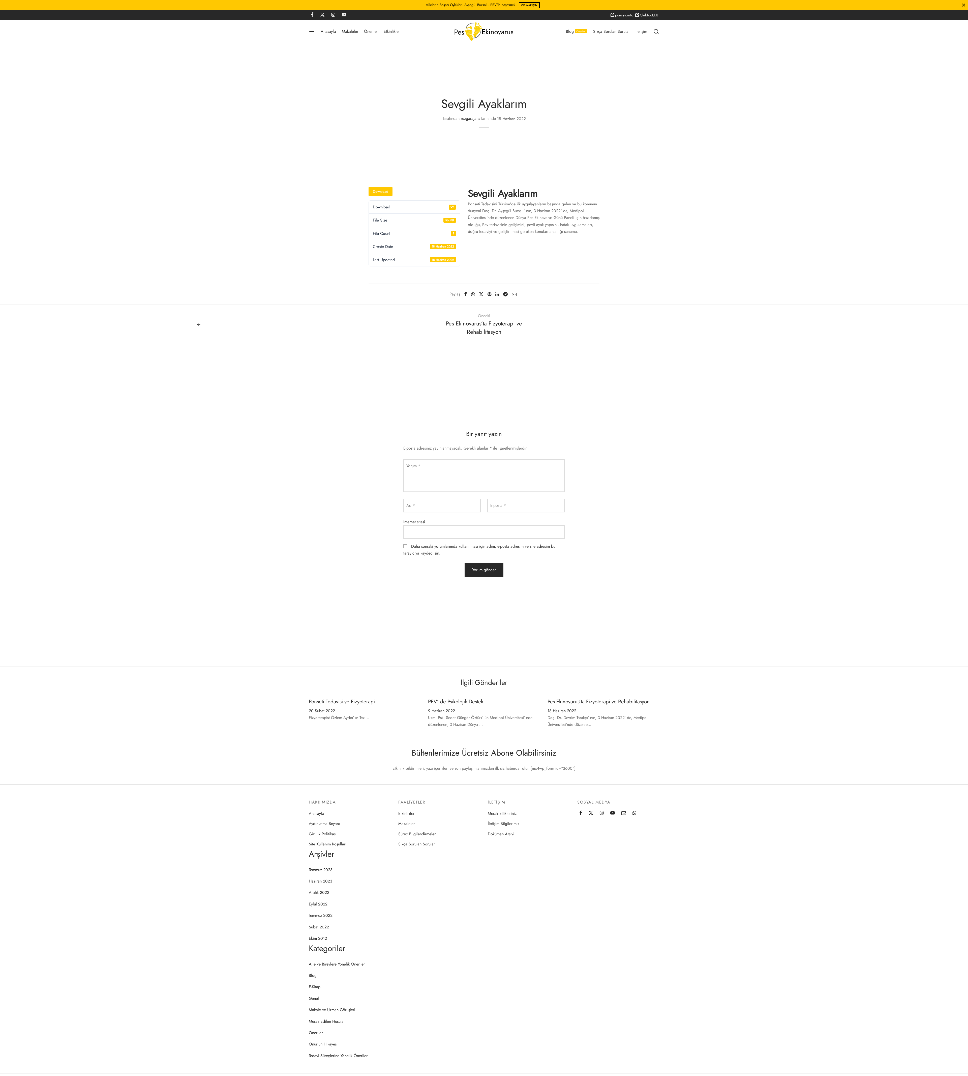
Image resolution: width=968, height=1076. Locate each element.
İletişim (641, 31)
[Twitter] (591, 813)
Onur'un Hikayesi (323, 1044)
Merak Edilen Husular (327, 1021)
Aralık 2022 (319, 892)
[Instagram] (333, 15)
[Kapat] (963, 5)
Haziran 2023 (320, 881)
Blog (576, 31)
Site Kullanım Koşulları (327, 844)
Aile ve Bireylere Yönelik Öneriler (337, 964)
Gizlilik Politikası (323, 834)
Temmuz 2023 (320, 870)
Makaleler (350, 31)
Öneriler (371, 31)
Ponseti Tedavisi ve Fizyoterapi (342, 701)
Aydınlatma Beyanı (324, 823)
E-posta (498, 505)
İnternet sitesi (414, 522)
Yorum (413, 466)
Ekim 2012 (318, 938)
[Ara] (656, 32)
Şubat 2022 (319, 927)
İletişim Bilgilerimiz (503, 823)
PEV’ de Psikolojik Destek (455, 701)
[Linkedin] (497, 294)
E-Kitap (314, 987)
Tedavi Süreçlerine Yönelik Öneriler (338, 1056)
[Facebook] (312, 15)
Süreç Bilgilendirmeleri (417, 834)
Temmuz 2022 (320, 915)
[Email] (514, 294)
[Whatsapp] (473, 294)
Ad (410, 505)
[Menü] (312, 31)
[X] (322, 15)
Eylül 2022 (318, 904)
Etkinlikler (392, 31)
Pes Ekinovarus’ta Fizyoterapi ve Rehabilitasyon (599, 701)
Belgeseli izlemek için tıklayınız (512, 5)
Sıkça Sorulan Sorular (611, 31)
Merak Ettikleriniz (502, 813)
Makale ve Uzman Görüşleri (332, 1010)
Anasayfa (328, 31)
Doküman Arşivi (501, 834)
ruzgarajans (470, 118)
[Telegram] (505, 294)
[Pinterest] (489, 294)
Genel (314, 998)
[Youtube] (344, 15)
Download (380, 191)
